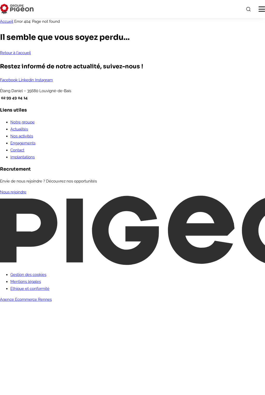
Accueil (6, 21)
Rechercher (248, 9)
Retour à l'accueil (15, 52)
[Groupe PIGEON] (17, 9)
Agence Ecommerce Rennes (26, 299)
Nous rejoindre (13, 192)
